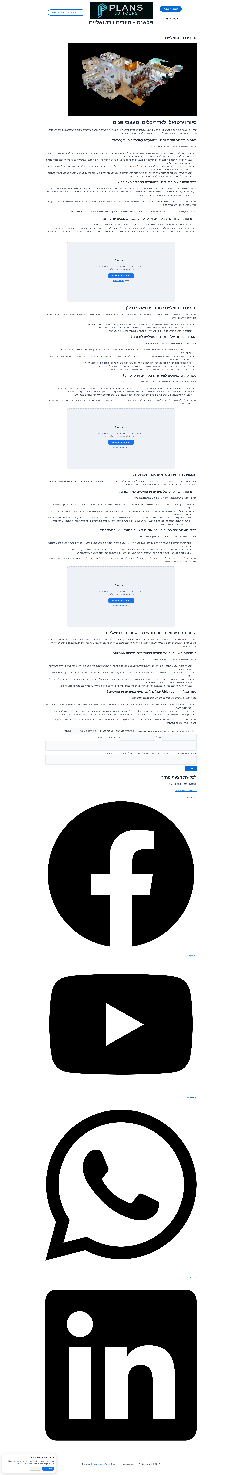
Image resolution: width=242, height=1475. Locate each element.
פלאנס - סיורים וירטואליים (121, 22)
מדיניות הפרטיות (118, 281)
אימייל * (158, 737)
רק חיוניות (35, 1468)
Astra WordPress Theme (105, 1464)
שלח (191, 768)
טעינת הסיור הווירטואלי (121, 275)
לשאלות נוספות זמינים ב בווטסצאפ (66, 12)
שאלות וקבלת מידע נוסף (117, 753)
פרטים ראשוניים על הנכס (109, 737)
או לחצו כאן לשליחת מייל (186, 790)
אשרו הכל (48, 1468)
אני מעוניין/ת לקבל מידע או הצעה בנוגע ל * (116, 731)
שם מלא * (66, 731)
